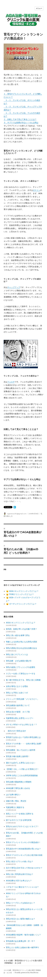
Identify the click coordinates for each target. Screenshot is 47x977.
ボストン (36, 190)
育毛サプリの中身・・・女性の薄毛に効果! (23, 743)
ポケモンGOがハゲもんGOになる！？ (21, 724)
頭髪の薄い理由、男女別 (16, 801)
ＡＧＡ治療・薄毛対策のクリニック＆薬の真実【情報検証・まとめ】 (23, 961)
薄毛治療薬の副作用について (18, 705)
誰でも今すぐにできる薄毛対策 (18, 820)
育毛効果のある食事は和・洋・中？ (20, 941)
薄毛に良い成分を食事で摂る (18, 635)
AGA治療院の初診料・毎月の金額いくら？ (23, 935)
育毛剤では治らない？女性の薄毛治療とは (23, 737)
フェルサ (11, 382)
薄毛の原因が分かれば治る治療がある (21, 648)
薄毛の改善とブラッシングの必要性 (20, 667)
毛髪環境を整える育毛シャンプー (19, 718)
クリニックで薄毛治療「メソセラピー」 (22, 699)
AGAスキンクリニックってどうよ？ (24, 591)
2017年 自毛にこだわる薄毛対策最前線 (22, 775)
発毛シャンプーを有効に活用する (19, 814)
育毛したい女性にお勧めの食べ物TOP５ (22, 947)
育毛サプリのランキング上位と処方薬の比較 (24, 855)
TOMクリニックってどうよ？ (21, 594)
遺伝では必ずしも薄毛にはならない (20, 763)
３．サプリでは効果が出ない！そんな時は (21, 122)
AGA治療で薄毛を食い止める (18, 788)
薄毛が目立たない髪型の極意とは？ (20, 919)
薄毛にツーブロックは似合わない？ (20, 903)
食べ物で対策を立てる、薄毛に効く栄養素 (23, 680)
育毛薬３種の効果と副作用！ (18, 756)
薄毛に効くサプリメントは (17, 654)
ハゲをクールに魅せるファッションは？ (22, 887)
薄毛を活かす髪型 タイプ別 (18, 712)
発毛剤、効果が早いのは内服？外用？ (21, 629)
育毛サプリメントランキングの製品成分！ (23, 842)
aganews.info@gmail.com (16, 514)
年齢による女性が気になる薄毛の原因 (21, 642)
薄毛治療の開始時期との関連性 (18, 782)
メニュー (39, 8)
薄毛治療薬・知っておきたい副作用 (20, 750)
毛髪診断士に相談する (15, 807)
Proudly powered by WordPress (26, 973)
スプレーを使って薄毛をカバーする (20, 673)
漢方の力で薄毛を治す (16, 731)
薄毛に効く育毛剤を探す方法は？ (19, 874)
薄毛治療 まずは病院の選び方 (18, 661)
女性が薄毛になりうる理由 (17, 686)
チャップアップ (13, 287)
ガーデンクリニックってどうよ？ (23, 604)
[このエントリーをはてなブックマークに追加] (15, 507)
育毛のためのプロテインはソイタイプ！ (22, 826)
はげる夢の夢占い (13, 794)
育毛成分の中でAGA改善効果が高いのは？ (23, 849)
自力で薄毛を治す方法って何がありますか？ (24, 868)
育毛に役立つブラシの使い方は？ (19, 861)
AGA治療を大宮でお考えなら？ (19, 880)
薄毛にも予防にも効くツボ (17, 693)
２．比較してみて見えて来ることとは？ (20, 119)
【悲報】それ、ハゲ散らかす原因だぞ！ (22, 769)
